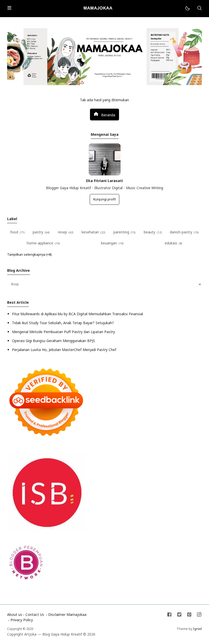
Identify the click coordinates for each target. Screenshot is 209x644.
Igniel (197, 629)
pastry (38, 232)
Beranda (107, 114)
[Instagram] (199, 615)
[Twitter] (180, 615)
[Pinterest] (190, 615)
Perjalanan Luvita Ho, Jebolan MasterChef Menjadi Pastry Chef (64, 349)
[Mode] (187, 8)
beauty (149, 232)
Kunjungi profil (104, 199)
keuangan (109, 243)
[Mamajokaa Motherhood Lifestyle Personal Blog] (98, 8)
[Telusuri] (199, 8)
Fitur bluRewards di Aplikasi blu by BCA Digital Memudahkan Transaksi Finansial (77, 313)
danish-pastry (181, 232)
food (14, 232)
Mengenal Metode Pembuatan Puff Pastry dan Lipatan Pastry (63, 331)
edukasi (171, 243)
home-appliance (40, 243)
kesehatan (90, 232)
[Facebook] (170, 615)
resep (62, 232)
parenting (121, 232)
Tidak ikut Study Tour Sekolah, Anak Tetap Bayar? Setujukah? (63, 322)
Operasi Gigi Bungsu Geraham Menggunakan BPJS (53, 340)
